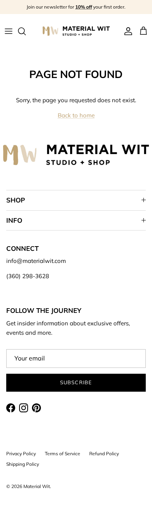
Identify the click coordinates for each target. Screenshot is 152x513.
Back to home (76, 115)
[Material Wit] (76, 31)
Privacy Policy (21, 453)
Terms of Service (62, 453)
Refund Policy (104, 453)
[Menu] (8, 31)
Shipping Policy (22, 464)
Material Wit (36, 486)
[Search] (25, 31)
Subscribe (76, 382)
